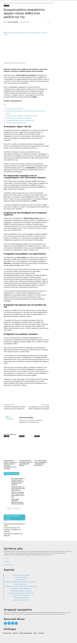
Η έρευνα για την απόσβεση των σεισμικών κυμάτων (22, 115)
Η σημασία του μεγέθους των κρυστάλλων (19, 118)
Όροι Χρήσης (7, 561)
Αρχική (5, 3)
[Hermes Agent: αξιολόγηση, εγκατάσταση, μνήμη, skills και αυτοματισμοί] (7, 500)
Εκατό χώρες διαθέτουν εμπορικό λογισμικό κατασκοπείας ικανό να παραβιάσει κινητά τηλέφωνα (18, 481)
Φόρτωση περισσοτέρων (14, 508)
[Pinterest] (29, 27)
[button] (6, 636)
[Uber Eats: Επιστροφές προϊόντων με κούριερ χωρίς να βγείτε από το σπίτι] (7, 493)
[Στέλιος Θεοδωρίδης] (5, 22)
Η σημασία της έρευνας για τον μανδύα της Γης (20, 120)
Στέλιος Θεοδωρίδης (13, 22)
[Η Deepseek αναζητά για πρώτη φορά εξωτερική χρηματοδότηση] (7, 488)
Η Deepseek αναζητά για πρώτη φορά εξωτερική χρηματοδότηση (18, 488)
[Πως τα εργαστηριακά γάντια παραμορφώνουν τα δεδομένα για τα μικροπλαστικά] (41, 442)
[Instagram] (22, 425)
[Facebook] (20, 27)
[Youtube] (16, 623)
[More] (38, 27)
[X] (25, 27)
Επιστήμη (11, 3)
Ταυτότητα (6, 558)
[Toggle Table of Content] (5, 105)
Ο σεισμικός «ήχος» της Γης (15, 108)
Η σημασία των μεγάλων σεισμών (17, 122)
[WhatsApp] (33, 27)
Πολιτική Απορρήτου (8, 565)
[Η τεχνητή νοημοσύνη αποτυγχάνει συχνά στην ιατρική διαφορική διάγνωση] (26, 442)
